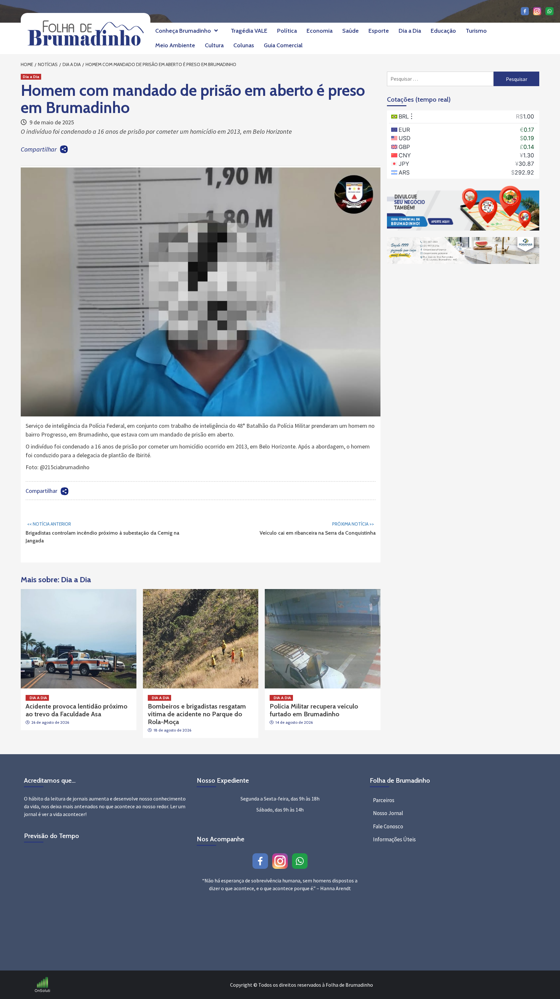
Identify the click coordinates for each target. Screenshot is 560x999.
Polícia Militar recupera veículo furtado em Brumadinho (314, 710)
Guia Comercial (283, 45)
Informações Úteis (394, 839)
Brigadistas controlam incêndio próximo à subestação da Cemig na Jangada (102, 532)
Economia (319, 30)
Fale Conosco (388, 826)
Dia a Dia (410, 30)
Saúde (350, 30)
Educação (443, 30)
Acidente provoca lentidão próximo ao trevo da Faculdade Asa (76, 710)
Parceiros (383, 800)
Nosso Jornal (388, 813)
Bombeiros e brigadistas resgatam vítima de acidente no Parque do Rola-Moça (197, 714)
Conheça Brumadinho (183, 30)
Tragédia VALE (249, 30)
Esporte (378, 30)
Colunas (243, 45)
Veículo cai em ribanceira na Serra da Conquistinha (318, 528)
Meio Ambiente (175, 45)
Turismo (476, 30)
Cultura (214, 45)
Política (287, 30)
